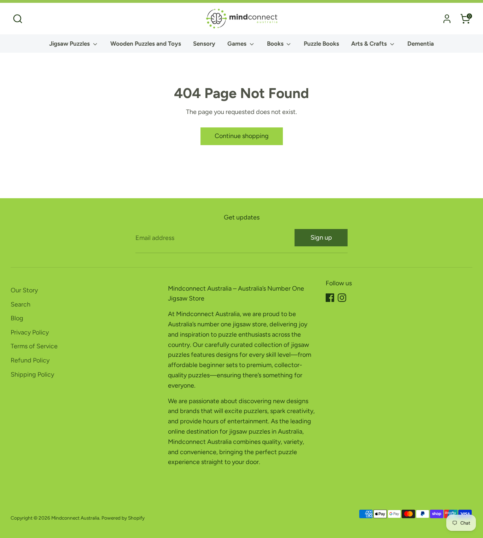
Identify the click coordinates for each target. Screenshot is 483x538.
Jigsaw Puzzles (70, 43)
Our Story (24, 290)
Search (20, 304)
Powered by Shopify (123, 518)
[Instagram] (342, 297)
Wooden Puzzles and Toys (145, 43)
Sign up (321, 237)
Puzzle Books (321, 43)
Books (276, 43)
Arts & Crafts (369, 43)
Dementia (420, 43)
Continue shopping (242, 136)
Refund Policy (30, 360)
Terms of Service (34, 346)
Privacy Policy (30, 332)
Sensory (204, 43)
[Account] (447, 19)
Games (237, 43)
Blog (17, 318)
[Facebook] (330, 297)
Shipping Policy (32, 374)
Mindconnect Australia (75, 518)
